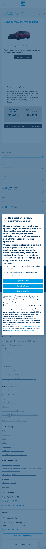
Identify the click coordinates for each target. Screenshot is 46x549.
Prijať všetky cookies (23, 281)
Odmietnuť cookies (23, 291)
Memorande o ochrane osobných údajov (21, 330)
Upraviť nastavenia (23, 286)
